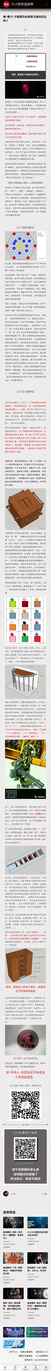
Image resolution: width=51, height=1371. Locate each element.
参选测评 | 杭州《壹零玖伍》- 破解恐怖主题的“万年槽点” (37, 1306)
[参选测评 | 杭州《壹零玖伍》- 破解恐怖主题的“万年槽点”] (37, 1293)
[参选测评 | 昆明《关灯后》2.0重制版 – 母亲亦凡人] (13, 1222)
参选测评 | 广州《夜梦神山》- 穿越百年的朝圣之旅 (12, 1271)
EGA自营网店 (42, 1356)
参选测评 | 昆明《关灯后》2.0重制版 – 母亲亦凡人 (13, 1235)
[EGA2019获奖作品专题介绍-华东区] (37, 1222)
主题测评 (6, 1247)
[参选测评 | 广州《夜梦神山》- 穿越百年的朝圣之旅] (13, 1258)
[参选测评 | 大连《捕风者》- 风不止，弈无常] (37, 1258)
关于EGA (13, 1352)
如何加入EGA (42, 1352)
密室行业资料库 (26, 1356)
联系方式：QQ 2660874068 (36, 1360)
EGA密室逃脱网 (22, 4)
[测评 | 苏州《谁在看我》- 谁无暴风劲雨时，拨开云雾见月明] (13, 1293)
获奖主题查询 (27, 1352)
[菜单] (47, 4)
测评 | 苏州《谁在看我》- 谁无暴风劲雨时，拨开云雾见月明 (12, 1306)
